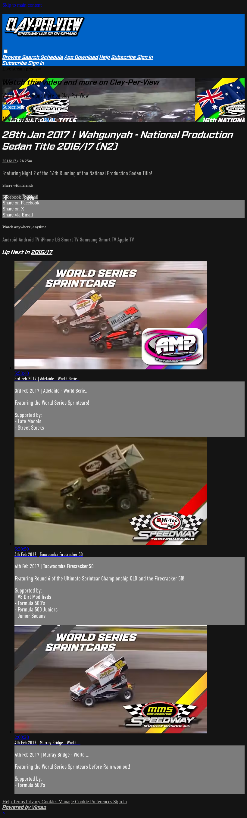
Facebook (12, 197)
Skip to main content (22, 5)
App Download (81, 57)
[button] (6, 51)
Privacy (34, 801)
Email (32, 197)
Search (31, 57)
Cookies (50, 801)
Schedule (52, 57)
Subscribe (11, 107)
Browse (12, 57)
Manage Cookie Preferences (85, 801)
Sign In (36, 63)
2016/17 (9, 161)
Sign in (145, 57)
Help (104, 57)
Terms (19, 801)
